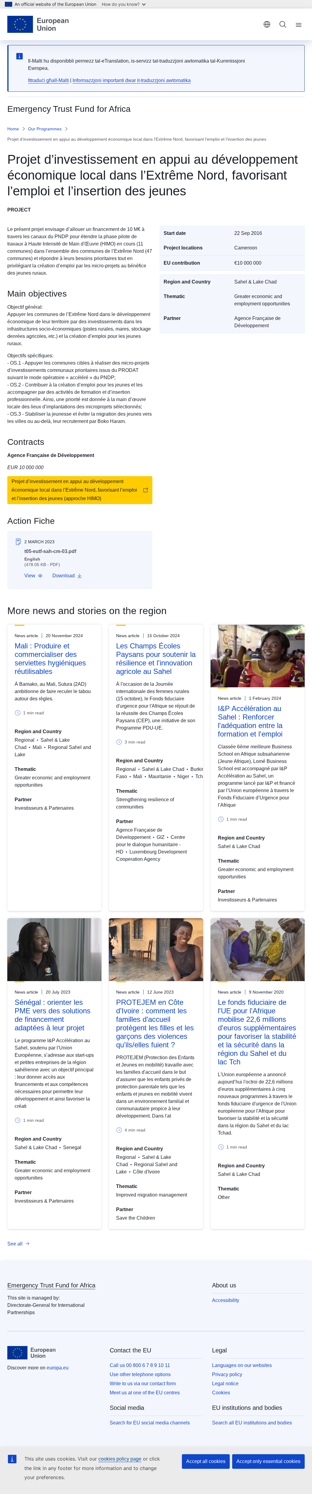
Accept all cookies (205, 1461)
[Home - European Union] (38, 24)
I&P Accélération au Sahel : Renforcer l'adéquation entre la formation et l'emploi (250, 721)
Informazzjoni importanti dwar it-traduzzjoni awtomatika (132, 80)
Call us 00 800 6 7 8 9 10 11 (140, 1365)
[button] (33, 575)
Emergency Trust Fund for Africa (51, 1285)
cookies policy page (119, 1458)
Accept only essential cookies (268, 1461)
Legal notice (225, 1383)
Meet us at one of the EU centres (145, 1392)
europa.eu (58, 1367)
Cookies (221, 1392)
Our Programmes (45, 128)
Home (13, 128)
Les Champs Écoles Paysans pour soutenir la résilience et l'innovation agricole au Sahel (156, 658)
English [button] (267, 24)
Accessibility (225, 1300)
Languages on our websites (242, 1365)
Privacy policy (227, 1374)
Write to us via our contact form (143, 1383)
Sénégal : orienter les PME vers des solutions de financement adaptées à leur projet (52, 1015)
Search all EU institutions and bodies (252, 1422)
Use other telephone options (140, 1374)
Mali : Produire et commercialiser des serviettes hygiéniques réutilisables (50, 658)
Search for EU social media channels (150, 1422)
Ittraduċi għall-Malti (48, 80)
